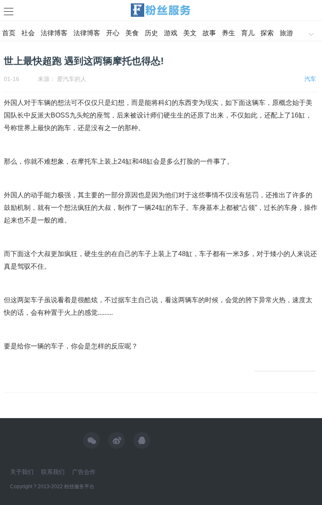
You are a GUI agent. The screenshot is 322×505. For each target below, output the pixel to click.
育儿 (247, 33)
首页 (9, 33)
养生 (228, 33)
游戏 (170, 33)
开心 (112, 33)
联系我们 (53, 471)
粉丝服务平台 (79, 486)
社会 (28, 33)
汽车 (310, 79)
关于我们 (22, 471)
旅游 (286, 33)
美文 (190, 33)
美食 (132, 33)
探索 (267, 33)
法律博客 (54, 33)
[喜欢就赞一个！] (285, 371)
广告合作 (84, 471)
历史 (151, 33)
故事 (209, 33)
